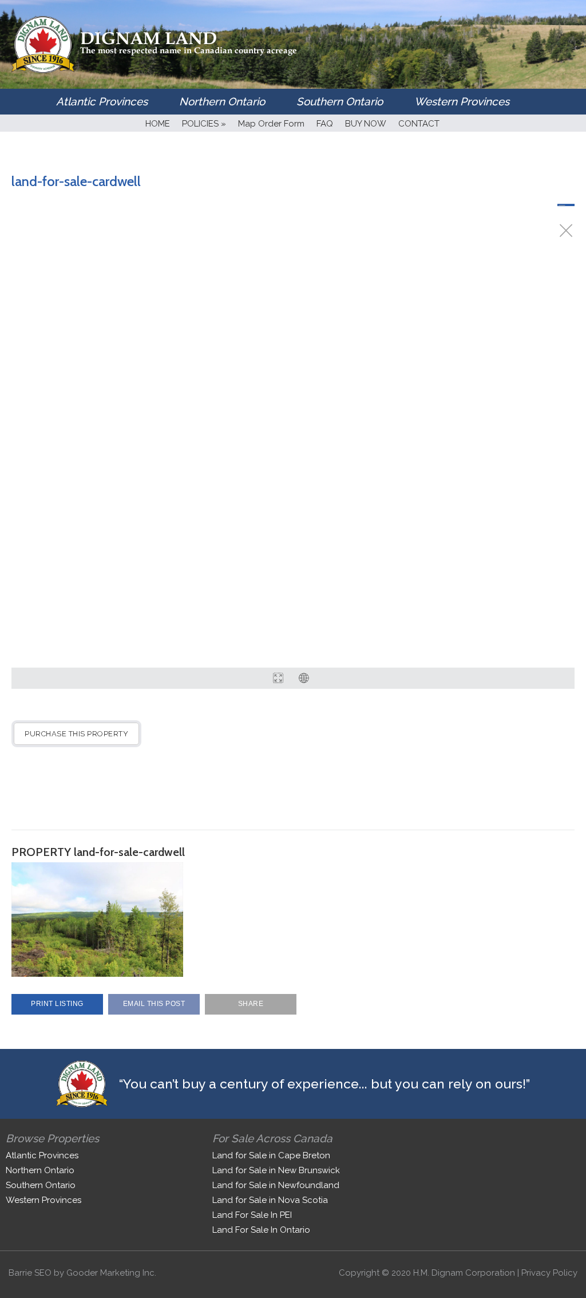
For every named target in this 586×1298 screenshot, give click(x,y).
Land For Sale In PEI (252, 1215)
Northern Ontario (222, 101)
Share (251, 1004)
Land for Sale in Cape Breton (271, 1155)
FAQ (324, 124)
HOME (157, 124)
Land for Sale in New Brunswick (276, 1170)
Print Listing (57, 1004)
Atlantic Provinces (102, 101)
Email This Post (154, 1004)
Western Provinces (461, 101)
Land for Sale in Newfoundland (275, 1185)
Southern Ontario (339, 101)
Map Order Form (271, 124)
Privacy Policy (549, 1273)
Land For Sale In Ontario (261, 1230)
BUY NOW (365, 124)
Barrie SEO (30, 1273)
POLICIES (204, 124)
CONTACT (419, 124)
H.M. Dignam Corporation (464, 1273)
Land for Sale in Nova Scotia (270, 1200)
